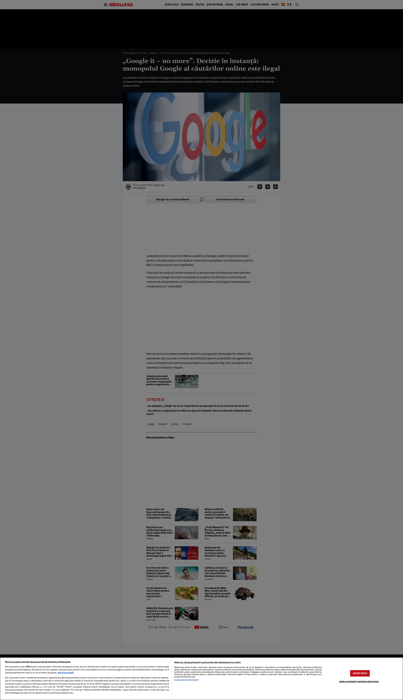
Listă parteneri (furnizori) (186, 680)
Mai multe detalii (66, 672)
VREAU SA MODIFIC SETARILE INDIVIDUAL (359, 681)
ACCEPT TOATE (360, 673)
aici (41, 687)
